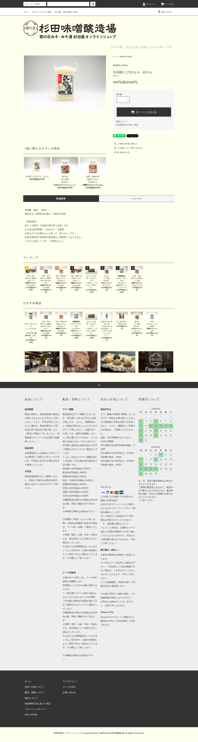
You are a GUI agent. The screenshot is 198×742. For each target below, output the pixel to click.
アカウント (151, 4)
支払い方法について (34, 687)
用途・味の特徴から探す (68, 12)
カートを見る (69, 687)
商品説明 (61, 198)
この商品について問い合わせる (130, 148)
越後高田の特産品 (126, 56)
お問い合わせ (166, 12)
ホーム (27, 12)
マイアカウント (70, 681)
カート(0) (168, 4)
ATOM (34, 714)
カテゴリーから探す (43, 12)
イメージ (137, 198)
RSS (27, 714)
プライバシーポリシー (35, 709)
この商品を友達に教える (127, 144)
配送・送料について (34, 692)
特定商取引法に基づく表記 (127, 125)
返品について (121, 121)
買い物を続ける (123, 152)
